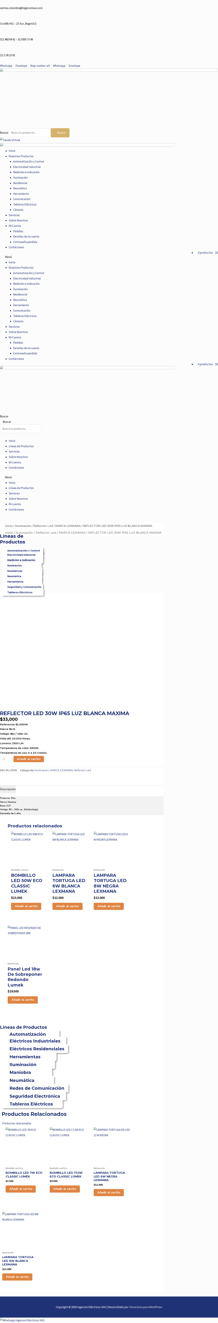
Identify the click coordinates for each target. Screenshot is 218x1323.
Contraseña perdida (25, 242)
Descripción (8, 789)
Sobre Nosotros (18, 220)
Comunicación (21, 199)
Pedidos (18, 231)
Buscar (4, 132)
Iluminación (20, 177)
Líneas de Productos (21, 446)
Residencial (20, 183)
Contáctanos (16, 247)
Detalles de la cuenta (26, 236)
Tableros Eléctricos (25, 204)
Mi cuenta (15, 462)
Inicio (12, 151)
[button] (109, 257)
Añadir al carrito (29, 759)
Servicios (14, 215)
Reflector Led (43, 526)
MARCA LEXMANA (68, 526)
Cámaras (18, 210)
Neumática (20, 188)
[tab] (8, 789)
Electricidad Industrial (27, 167)
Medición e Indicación (26, 172)
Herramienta (21, 194)
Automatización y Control (28, 161)
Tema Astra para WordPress (145, 1307)
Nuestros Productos (21, 156)
